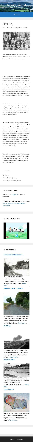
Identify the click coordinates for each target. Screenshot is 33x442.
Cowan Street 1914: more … (14, 255)
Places (7, 175)
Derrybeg (7, 326)
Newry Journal (16, 5)
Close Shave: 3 (9, 389)
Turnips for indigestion (13, 181)
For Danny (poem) (11, 178)
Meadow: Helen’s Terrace (13, 288)
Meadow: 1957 (9, 360)
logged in (15, 194)
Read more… (22, 323)
